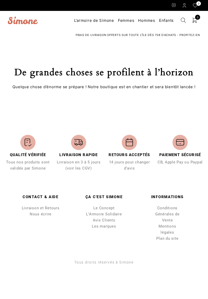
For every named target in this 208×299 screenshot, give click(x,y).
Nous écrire (40, 214)
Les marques (104, 226)
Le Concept (104, 208)
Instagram (173, 5)
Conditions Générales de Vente (167, 214)
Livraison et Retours (41, 208)
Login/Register (185, 5)
